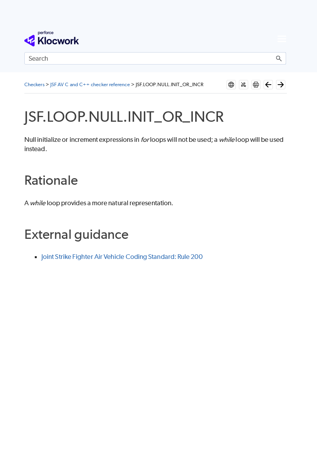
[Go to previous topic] (268, 84)
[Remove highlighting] (243, 84)
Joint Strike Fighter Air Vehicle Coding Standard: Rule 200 (122, 256)
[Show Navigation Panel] (282, 38)
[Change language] (231, 84)
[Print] (256, 84)
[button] (279, 58)
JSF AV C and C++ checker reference (90, 84)
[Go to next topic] (280, 84)
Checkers (34, 84)
